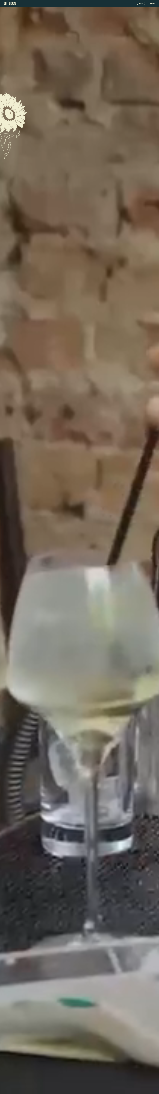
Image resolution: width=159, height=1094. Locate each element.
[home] (10, 3)
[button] (150, 3)
